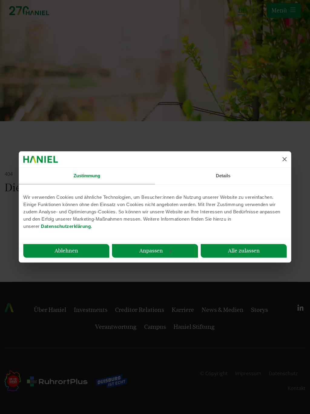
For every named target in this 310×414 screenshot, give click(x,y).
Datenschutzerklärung (66, 226)
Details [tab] (223, 175)
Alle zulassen (244, 250)
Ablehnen (66, 250)
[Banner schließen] (284, 159)
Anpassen (151, 250)
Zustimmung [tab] (87, 175)
